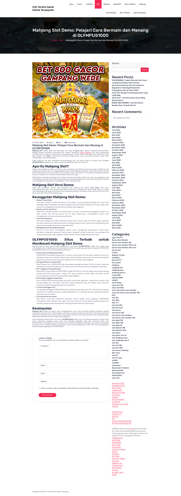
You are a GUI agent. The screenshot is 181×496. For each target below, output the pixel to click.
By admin (50, 143)
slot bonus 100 (118, 313)
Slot (98, 4)
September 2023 (119, 213)
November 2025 (118, 148)
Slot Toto (116, 353)
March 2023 (117, 225)
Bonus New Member (120, 240)
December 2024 (118, 175)
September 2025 (119, 153)
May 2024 (116, 193)
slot (113, 419)
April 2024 (116, 195)
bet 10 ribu (115, 454)
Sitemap (106, 4)
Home (71, 4)
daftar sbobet (117, 468)
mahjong (115, 265)
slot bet (114, 452)
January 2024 (118, 203)
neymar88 (116, 275)
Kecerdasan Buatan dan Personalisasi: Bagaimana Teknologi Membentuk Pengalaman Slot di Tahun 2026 (128, 87)
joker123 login (116, 442)
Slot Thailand (125, 13)
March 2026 (117, 140)
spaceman (116, 365)
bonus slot (116, 250)
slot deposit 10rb (119, 330)
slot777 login (116, 445)
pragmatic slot (117, 463)
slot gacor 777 (117, 414)
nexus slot (115, 461)
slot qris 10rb (117, 348)
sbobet (115, 280)
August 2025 (117, 155)
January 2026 (118, 143)
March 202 (116, 228)
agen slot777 (117, 238)
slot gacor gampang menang (121, 421)
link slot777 (117, 260)
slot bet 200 (117, 305)
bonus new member (118, 393)
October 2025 (117, 150)
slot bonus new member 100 (123, 318)
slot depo (115, 470)
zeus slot (116, 378)
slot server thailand (118, 459)
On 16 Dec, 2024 (37, 143)
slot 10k (115, 298)
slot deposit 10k (118, 328)
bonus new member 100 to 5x (124, 248)
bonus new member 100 (121, 243)
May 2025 (116, 163)
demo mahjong (85, 152)
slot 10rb (115, 300)
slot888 (115, 363)
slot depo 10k (117, 320)
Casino (79, 4)
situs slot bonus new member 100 (126, 293)
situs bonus (117, 283)
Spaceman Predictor (120, 368)
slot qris (115, 343)
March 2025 (117, 168)
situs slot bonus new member (124, 290)
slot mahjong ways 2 (120, 340)
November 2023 (118, 208)
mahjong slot (117, 268)
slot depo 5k (117, 325)
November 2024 (118, 178)
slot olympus (116, 447)
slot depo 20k (117, 323)
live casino (116, 263)
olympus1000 (117, 278)
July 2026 (116, 130)
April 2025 (116, 165)
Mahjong (142, 4)
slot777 (115, 355)
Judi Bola (89, 4)
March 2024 (117, 198)
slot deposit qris (117, 465)
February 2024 (118, 200)
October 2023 (117, 210)
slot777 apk (117, 358)
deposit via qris (118, 255)
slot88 (115, 360)
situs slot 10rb (118, 288)
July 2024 (116, 188)
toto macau (116, 395)
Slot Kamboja (111, 13)
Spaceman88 (117, 370)
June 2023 (116, 220)
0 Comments (71, 143)
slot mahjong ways (119, 338)
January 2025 (117, 173)
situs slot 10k (117, 285)
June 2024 (116, 190)
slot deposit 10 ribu (118, 386)
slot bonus (116, 310)
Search (115, 63)
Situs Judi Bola (130, 4)
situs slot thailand (118, 399)
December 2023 (118, 205)
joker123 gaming (140, 13)
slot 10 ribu (115, 456)
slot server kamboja (120, 350)
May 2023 (116, 223)
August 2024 (117, 185)
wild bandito (117, 375)
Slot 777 (115, 303)
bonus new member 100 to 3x (124, 245)
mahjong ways (118, 270)
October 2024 (117, 180)
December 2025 (118, 145)
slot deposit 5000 (118, 383)
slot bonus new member (122, 315)
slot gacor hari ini (119, 335)
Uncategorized (118, 373)
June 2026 (116, 133)
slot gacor (116, 333)
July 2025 (116, 158)
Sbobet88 (117, 4)
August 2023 (117, 215)
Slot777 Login (116, 388)
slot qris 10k (117, 345)
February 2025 (118, 170)
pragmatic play (117, 390)
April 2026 (116, 138)
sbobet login (116, 440)
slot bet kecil (117, 308)
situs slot (115, 416)
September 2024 (119, 183)
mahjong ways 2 (118, 273)
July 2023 (116, 218)
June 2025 (116, 160)
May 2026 (116, 135)
